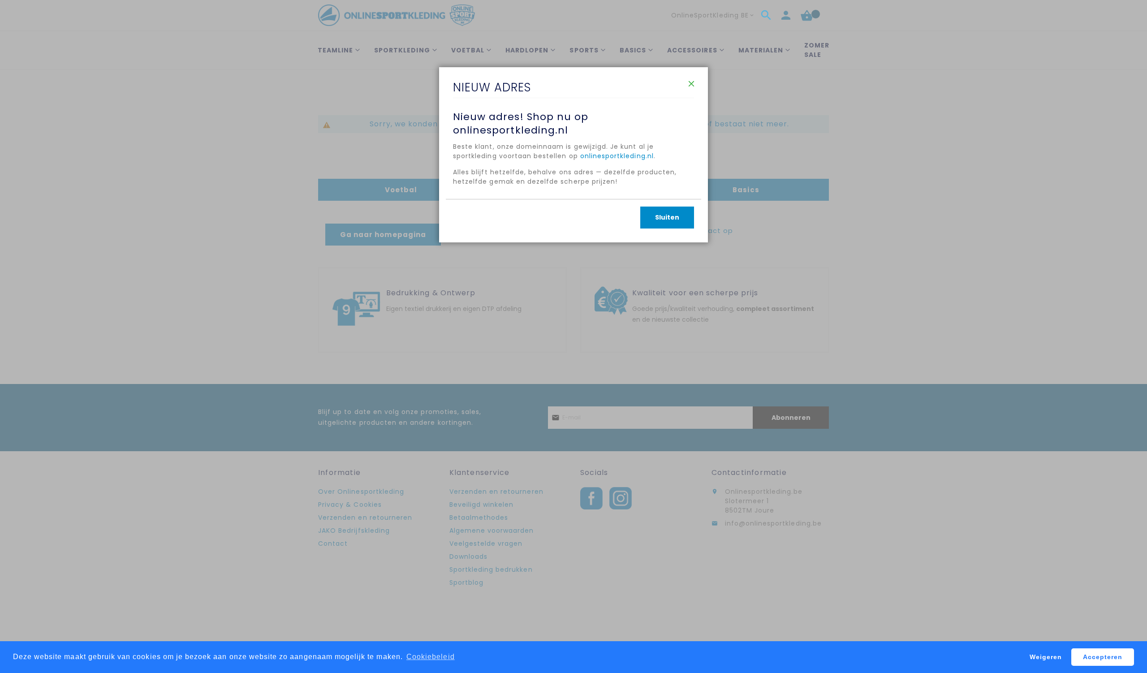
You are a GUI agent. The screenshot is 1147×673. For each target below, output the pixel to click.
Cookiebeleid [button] (430, 656)
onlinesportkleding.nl (617, 155)
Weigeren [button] (1046, 656)
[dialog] (573, 336)
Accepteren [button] (1103, 656)
